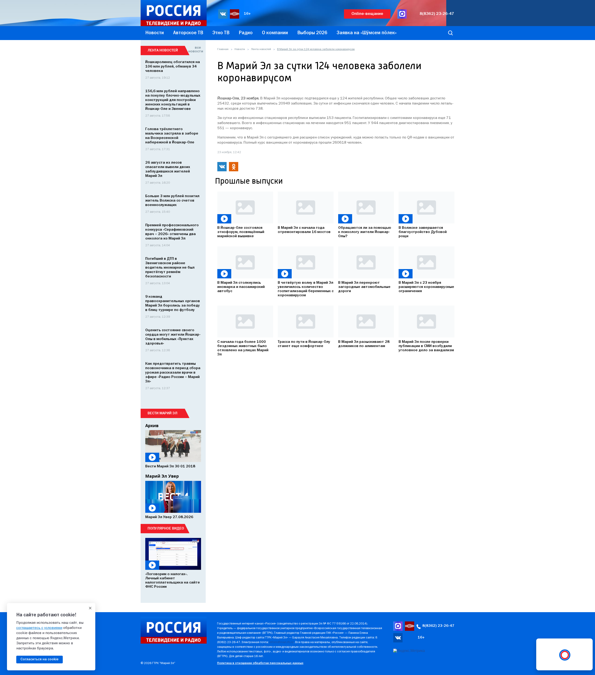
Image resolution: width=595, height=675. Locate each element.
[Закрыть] (90, 608)
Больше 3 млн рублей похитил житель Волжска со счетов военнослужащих (172, 201)
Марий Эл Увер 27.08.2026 (169, 517)
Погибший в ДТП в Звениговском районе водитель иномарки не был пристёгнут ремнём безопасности (170, 267)
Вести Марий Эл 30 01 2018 (170, 466)
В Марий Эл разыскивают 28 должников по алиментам (364, 344)
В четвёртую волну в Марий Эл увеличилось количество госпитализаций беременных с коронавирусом (306, 289)
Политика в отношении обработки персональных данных (260, 663)
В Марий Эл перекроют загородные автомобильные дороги (364, 287)
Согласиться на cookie (39, 659)
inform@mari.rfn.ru (281, 642)
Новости (240, 49)
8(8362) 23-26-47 (437, 14)
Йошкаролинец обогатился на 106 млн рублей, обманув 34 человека (172, 67)
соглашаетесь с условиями (39, 628)
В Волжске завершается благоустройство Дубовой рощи (423, 232)
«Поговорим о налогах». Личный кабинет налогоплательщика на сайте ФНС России (172, 580)
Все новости (194, 49)
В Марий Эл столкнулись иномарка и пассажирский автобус (241, 287)
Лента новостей (261, 49)
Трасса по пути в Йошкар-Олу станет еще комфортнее (304, 344)
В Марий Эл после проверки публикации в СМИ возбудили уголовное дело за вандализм (426, 346)
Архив (152, 425)
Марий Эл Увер (162, 476)
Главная (222, 49)
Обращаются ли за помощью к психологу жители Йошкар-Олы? (364, 232)
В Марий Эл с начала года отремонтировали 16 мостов (304, 230)
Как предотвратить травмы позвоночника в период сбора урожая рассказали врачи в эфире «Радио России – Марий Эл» (172, 372)
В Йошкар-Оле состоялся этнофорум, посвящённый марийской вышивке (240, 232)
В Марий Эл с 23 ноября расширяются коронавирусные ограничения (426, 287)
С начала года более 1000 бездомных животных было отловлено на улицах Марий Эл (242, 348)
